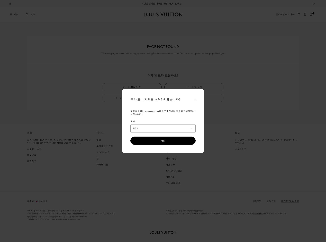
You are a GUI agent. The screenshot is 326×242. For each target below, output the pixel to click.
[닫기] (195, 99)
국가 (132, 121)
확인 (163, 140)
